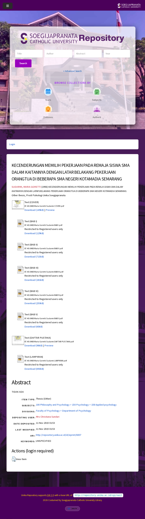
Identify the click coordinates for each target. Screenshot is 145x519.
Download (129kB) (34, 233)
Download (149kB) (34, 210)
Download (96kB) (33, 345)
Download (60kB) (33, 326)
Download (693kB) (34, 368)
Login (12, 144)
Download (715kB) (34, 256)
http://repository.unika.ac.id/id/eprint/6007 (58, 434)
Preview (50, 210)
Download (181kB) (34, 280)
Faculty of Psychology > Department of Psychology (63, 410)
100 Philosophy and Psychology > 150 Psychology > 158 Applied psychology (76, 404)
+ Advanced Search (72, 71)
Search (23, 63)
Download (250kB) (34, 303)
